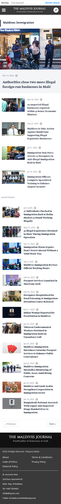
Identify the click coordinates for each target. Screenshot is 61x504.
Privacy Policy (39, 461)
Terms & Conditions (42, 457)
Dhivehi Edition (52, 2)
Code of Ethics (10, 461)
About (6, 457)
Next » (52, 423)
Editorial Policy (10, 466)
